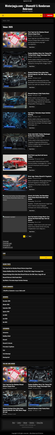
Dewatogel (6, 241)
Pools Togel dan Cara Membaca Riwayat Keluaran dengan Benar (15, 40)
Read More (32, 47)
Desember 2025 (6, 301)
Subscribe (49, 15)
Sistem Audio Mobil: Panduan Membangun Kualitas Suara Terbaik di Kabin (15, 141)
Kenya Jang (31, 137)
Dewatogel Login (7, 243)
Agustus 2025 (6, 311)
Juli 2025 (5, 315)
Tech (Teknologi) (7, 147)
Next (30, 236)
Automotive (6, 169)
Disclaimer (31, 422)
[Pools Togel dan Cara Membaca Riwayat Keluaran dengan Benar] (15, 374)
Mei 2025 (5, 322)
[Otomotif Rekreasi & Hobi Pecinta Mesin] (40, 398)
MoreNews (33, 433)
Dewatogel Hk (6, 245)
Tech (5, 45)
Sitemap (25, 422)
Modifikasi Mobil (8, 66)
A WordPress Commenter (9, 290)
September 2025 (7, 308)
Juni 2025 (5, 318)
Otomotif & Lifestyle (8, 106)
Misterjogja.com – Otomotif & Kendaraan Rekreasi (27, 7)
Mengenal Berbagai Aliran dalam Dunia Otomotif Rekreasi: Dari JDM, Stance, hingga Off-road (15, 80)
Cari (4, 253)
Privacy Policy (40, 422)
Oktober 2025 (6, 304)
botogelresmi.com (8, 247)
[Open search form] (41, 15)
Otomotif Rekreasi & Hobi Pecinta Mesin (15, 100)
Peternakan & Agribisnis (9, 126)
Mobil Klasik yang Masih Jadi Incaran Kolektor (15, 163)
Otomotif (6, 86)
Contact (19, 422)
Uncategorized (6, 357)
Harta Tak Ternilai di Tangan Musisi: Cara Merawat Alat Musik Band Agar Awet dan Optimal (15, 224)
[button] (3, 15)
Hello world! (22, 290)
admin (30, 36)
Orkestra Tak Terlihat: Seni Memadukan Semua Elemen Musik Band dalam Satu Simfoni (15, 203)
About (13, 422)
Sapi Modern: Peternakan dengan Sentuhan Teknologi (15, 120)
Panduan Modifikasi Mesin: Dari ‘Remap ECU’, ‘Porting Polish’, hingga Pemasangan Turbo (15, 60)
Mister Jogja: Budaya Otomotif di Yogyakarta (15, 183)
